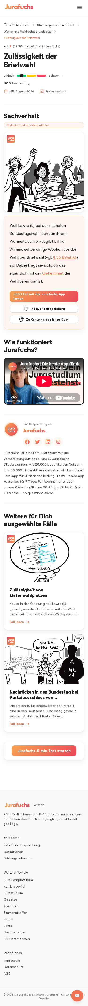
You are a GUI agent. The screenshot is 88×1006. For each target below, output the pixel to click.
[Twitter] (37, 441)
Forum (8, 919)
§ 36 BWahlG (65, 257)
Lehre (8, 926)
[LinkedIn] (48, 441)
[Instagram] (58, 441)
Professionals (14, 932)
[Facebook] (27, 441)
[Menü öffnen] (79, 7)
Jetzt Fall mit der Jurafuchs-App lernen (39, 296)
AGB (7, 973)
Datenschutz (13, 967)
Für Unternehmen (17, 939)
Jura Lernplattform (18, 880)
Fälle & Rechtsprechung (22, 845)
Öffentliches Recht (17, 25)
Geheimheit (53, 273)
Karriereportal (14, 886)
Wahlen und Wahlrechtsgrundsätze (27, 31)
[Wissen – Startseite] (19, 7)
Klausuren (11, 906)
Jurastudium (13, 893)
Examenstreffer (15, 912)
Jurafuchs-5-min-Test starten (44, 751)
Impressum (12, 960)
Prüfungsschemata (18, 858)
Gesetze (10, 899)
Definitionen (13, 852)
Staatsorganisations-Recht (55, 25)
